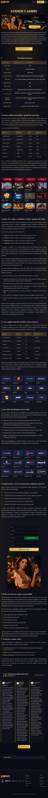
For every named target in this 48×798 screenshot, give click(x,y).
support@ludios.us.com (18, 652)
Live (18, 179)
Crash (29, 179)
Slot (41, 179)
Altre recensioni (24, 746)
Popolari (7, 179)
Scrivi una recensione (39, 675)
